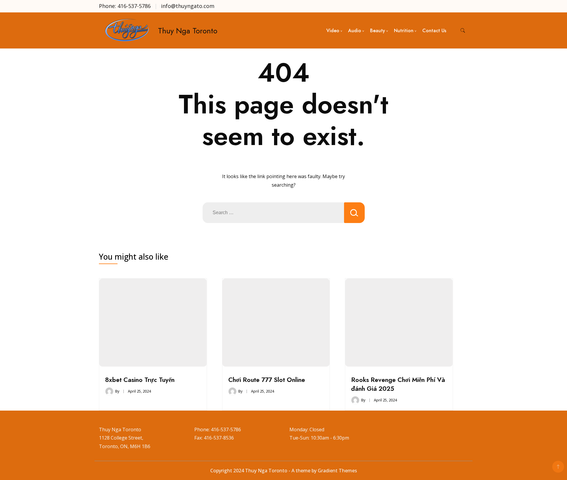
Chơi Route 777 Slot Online (266, 379)
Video (332, 30)
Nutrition (403, 30)
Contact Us (434, 30)
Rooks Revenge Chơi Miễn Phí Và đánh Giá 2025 (398, 384)
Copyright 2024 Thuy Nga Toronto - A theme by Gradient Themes (283, 470)
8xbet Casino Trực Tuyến (140, 379)
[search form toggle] (462, 30)
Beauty (377, 30)
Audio (354, 30)
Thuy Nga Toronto (187, 30)
